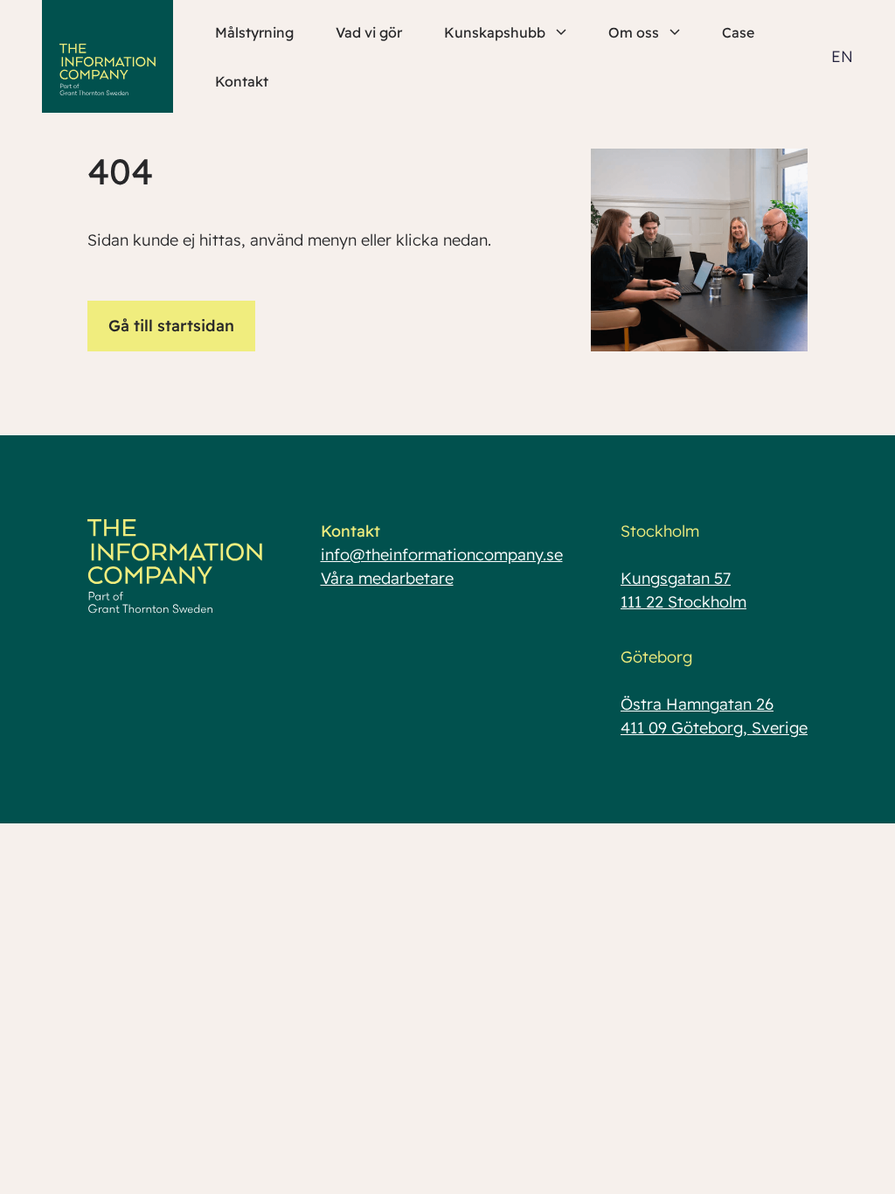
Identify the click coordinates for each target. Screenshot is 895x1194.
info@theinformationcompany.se (442, 555)
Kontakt (241, 81)
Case (738, 32)
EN (842, 56)
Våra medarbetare (387, 578)
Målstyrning (254, 32)
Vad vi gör (369, 32)
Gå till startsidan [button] (171, 326)
